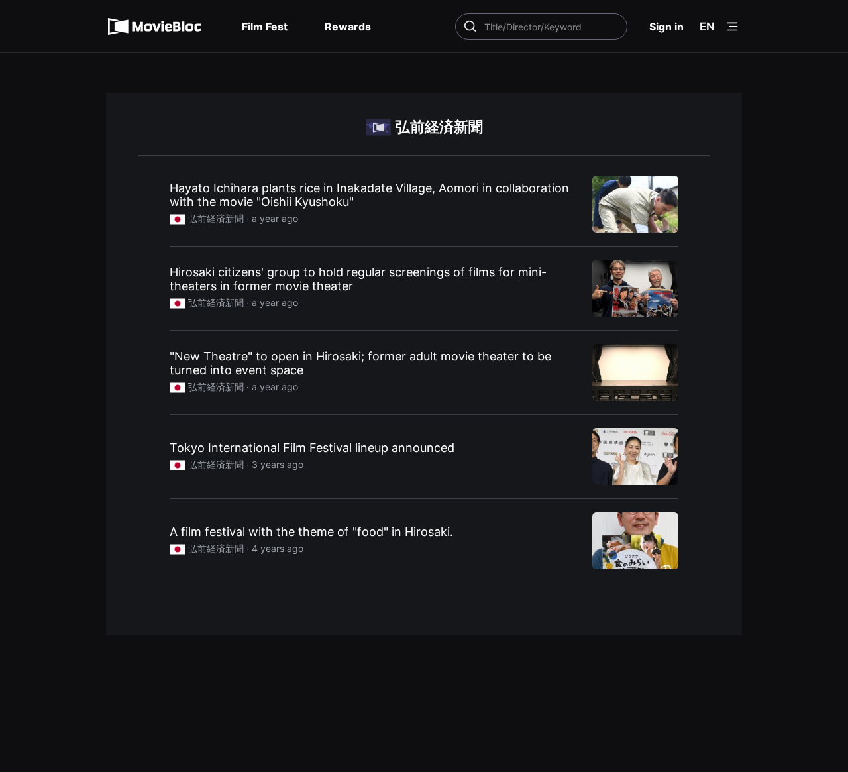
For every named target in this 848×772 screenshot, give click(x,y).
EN (707, 26)
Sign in (666, 26)
